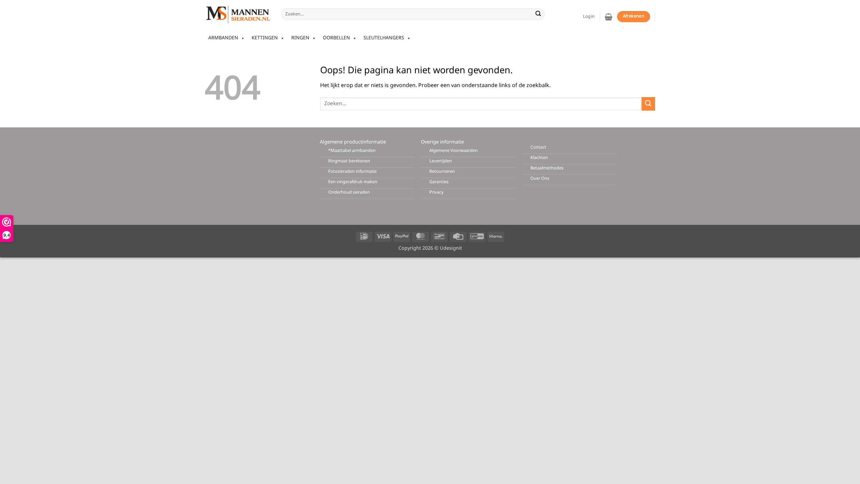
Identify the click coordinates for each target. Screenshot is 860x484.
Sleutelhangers (383, 38)
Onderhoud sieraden (349, 192)
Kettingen (265, 38)
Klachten (539, 158)
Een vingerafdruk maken (352, 182)
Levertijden (440, 161)
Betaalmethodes (546, 168)
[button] (608, 16)
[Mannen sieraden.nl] (238, 14)
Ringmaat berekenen (349, 161)
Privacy (436, 192)
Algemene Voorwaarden (453, 151)
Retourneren (442, 171)
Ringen (300, 38)
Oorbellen (336, 38)
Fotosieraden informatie (352, 171)
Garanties (438, 182)
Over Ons (539, 179)
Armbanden (223, 38)
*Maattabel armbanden (352, 151)
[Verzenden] (538, 14)
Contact (538, 147)
